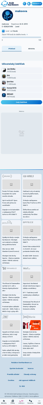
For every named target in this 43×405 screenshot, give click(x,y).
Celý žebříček (21, 102)
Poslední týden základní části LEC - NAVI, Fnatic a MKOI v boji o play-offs (10, 309)
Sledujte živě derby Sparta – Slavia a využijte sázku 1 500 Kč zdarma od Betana (11, 259)
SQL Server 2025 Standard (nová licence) (10, 250)
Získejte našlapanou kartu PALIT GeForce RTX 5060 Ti (32, 203)
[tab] (12, 48)
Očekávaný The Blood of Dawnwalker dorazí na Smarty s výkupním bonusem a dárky (31, 305)
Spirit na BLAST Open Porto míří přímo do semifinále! (9, 203)
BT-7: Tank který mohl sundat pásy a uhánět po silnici (31, 295)
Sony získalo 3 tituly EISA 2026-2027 (31, 354)
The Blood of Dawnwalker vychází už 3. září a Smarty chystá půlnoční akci (11, 287)
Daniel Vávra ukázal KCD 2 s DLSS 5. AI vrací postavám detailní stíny (31, 249)
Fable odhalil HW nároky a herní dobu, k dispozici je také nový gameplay (11, 352)
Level (7, 31)
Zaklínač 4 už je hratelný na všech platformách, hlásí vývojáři (31, 193)
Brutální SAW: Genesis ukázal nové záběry (31, 257)
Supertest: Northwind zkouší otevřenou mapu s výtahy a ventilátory (31, 286)
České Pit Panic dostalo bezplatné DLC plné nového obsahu (10, 193)
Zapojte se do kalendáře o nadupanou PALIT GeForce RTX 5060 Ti (10, 212)
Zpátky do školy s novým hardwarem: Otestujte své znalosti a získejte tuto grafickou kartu (10, 241)
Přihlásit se (36, 3)
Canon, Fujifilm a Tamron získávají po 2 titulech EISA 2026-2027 (31, 346)
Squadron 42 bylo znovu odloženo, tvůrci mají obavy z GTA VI (10, 334)
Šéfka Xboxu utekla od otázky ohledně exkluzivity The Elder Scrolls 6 (30, 213)
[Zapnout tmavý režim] (29, 3)
